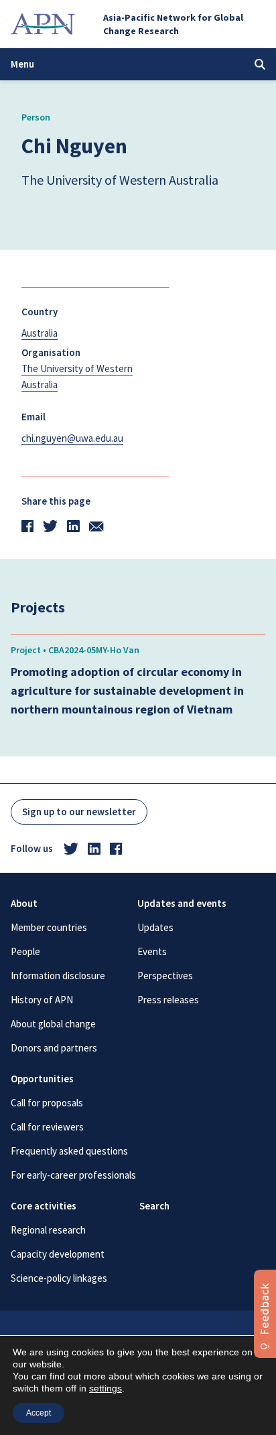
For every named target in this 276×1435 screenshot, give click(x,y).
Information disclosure (58, 975)
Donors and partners (54, 1047)
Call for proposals (47, 1102)
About (24, 903)
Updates (155, 927)
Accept (38, 1413)
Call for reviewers (47, 1126)
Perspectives (165, 975)
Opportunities (42, 1078)
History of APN (42, 999)
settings (105, 1388)
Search (154, 1205)
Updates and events (181, 903)
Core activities (43, 1205)
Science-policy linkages (59, 1278)
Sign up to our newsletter (79, 811)
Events (152, 951)
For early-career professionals (73, 1175)
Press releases (168, 999)
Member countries (49, 927)
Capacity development (58, 1254)
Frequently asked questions (69, 1151)
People (25, 951)
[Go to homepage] (43, 24)
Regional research (48, 1229)
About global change (53, 1023)
